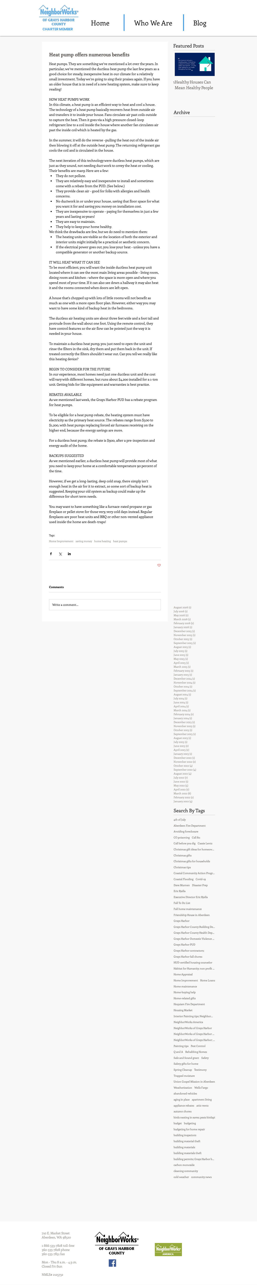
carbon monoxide (184, 1165)
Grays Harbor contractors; (189, 950)
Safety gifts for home (186, 1063)
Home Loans (207, 980)
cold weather (181, 1177)
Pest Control (198, 1046)
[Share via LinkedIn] (69, 554)
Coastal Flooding (183, 879)
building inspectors (185, 1135)
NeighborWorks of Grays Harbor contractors (194, 1034)
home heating (102, 541)
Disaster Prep (200, 885)
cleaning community (186, 1171)
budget (178, 1123)
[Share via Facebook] (51, 554)
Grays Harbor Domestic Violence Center (194, 938)
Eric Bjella (180, 891)
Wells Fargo (201, 1087)
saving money (84, 541)
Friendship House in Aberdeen (192, 915)
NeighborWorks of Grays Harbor (193, 1028)
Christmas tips (182, 867)
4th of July (180, 819)
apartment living (202, 1099)
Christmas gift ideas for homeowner (194, 849)
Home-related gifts (185, 998)
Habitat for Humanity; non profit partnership (194, 968)
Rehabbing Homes (196, 1052)
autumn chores (183, 1111)
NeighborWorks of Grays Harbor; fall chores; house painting (194, 1040)
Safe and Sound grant (186, 1058)
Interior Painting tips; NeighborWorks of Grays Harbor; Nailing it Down (194, 1016)
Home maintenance (185, 986)
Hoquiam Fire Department (189, 1004)
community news (201, 1177)
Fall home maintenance (188, 909)
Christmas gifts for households (192, 861)
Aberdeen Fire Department (190, 825)
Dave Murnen (182, 885)
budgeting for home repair (189, 1129)
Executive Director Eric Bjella (191, 897)
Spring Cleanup (183, 1069)
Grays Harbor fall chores (188, 956)
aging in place (182, 1099)
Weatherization (183, 1087)
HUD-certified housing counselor (193, 962)
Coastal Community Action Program (194, 873)
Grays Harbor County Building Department (194, 927)
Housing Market (183, 1010)
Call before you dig (184, 843)
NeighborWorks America (188, 1022)
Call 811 (196, 837)
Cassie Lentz (205, 843)
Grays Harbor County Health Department (194, 932)
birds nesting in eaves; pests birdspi (194, 1117)
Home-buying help (185, 992)
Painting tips (181, 1046)
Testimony (200, 1069)
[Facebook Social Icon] (112, 1263)
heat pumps (120, 541)
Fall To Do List (182, 903)
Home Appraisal (183, 974)
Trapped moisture (184, 1075)
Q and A (178, 1052)
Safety (205, 1058)
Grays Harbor (181, 921)
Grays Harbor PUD (184, 944)
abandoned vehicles (185, 1093)
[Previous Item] (179, 64)
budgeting (190, 1123)
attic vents (202, 1105)
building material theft (187, 1141)
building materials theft (187, 1153)
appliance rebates (184, 1105)
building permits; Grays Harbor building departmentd (194, 1159)
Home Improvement (61, 541)
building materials (184, 1147)
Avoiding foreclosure (186, 831)
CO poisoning (182, 837)
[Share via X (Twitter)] (60, 554)
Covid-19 (201, 879)
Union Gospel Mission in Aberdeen (194, 1081)
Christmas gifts (183, 855)
